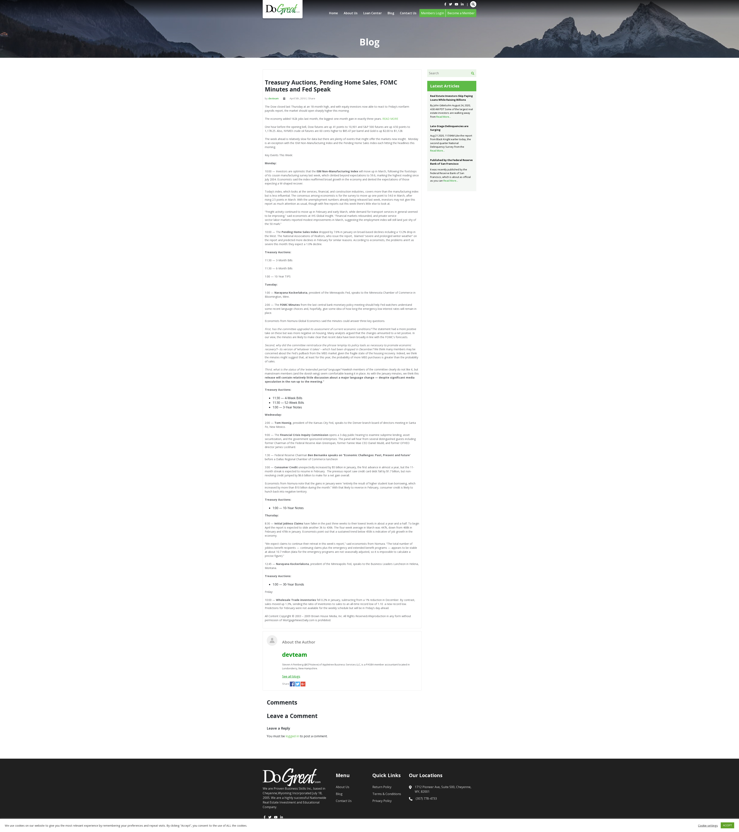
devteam (273, 98)
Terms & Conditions (386, 794)
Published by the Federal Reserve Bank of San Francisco (451, 162)
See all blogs (291, 676)
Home (333, 13)
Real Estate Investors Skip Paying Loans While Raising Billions (451, 97)
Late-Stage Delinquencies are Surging (449, 128)
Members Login (432, 13)
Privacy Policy (382, 801)
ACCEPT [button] (727, 825)
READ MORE (390, 119)
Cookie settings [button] (708, 825)
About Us (351, 13)
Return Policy (381, 787)
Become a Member (461, 13)
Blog (391, 13)
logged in (292, 736)
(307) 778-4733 (426, 798)
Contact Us (408, 13)
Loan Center (372, 13)
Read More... (443, 116)
